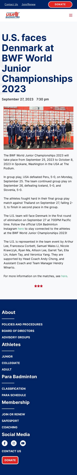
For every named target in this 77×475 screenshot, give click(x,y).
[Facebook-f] (5, 443)
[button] (10, 460)
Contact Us (11, 4)
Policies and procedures (22, 324)
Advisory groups (16, 337)
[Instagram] (14, 443)
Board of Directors (18, 331)
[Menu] (70, 15)
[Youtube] (23, 443)
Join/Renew (28, 4)
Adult (7, 369)
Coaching (9, 427)
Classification (14, 388)
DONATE (60, 4)
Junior (7, 356)
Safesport (10, 421)
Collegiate (11, 363)
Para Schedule (14, 395)
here (21, 228)
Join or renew (13, 414)
